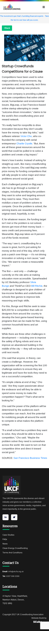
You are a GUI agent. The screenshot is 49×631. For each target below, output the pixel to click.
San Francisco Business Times (30, 458)
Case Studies (8, 535)
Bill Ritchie (36, 286)
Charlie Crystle (24, 143)
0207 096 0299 (12, 576)
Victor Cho (26, 136)
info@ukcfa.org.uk (16, 571)
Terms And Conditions (12, 552)
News (5, 543)
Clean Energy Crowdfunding (15, 548)
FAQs (5, 539)
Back (7, 28)
